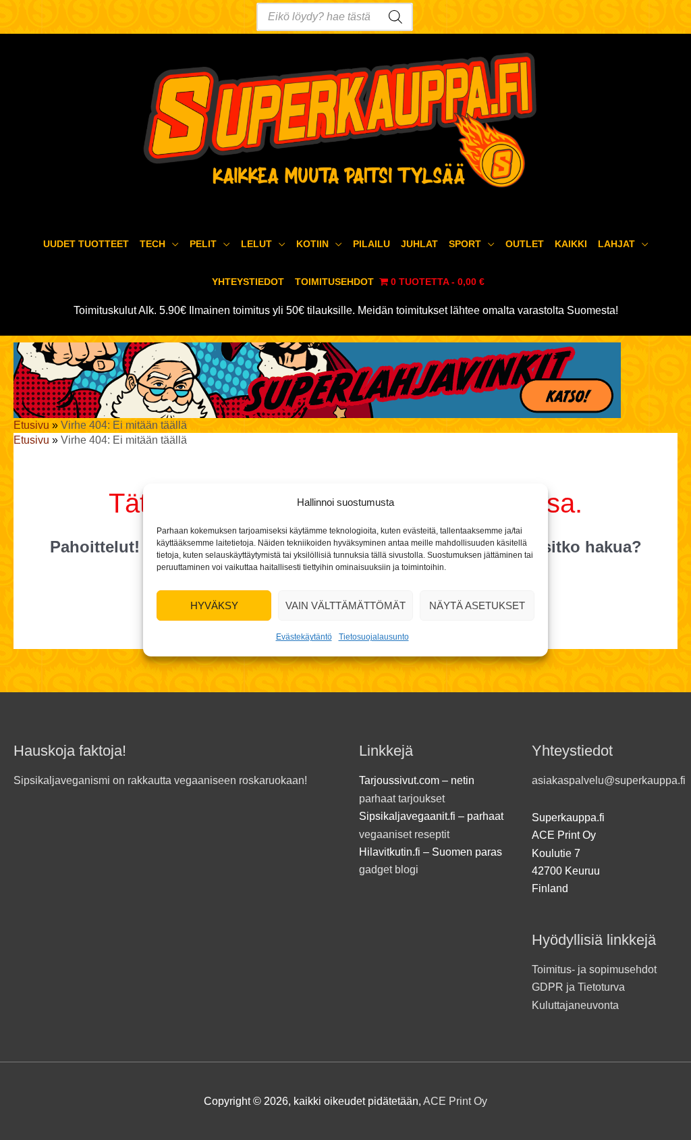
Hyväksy (214, 605)
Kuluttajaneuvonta (575, 1005)
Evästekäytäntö (304, 637)
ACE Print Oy (455, 1101)
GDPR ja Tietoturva (578, 987)
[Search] (395, 16)
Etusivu (31, 425)
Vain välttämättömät (345, 605)
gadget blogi (388, 869)
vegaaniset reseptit (404, 834)
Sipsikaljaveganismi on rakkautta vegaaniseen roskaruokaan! (160, 780)
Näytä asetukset (477, 605)
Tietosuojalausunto (374, 637)
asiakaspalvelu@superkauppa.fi (609, 780)
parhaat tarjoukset (402, 798)
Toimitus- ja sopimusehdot (594, 969)
